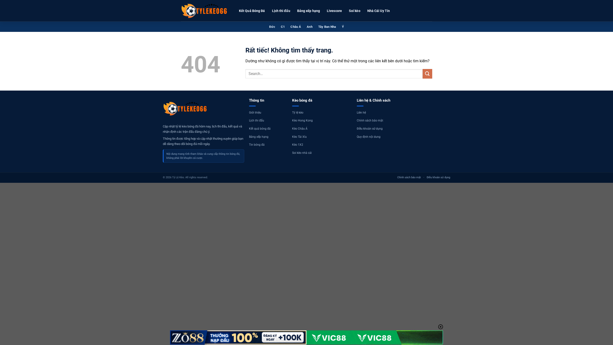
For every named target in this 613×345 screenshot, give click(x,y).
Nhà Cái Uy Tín (378, 11)
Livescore (334, 11)
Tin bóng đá (257, 144)
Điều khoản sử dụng (370, 128)
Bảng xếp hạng (308, 11)
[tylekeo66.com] (205, 11)
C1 (283, 27)
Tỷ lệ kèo (297, 112)
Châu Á (295, 27)
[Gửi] (427, 73)
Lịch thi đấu (281, 11)
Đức (272, 27)
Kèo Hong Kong (302, 120)
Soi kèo (354, 11)
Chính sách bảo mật (370, 120)
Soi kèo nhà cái (302, 153)
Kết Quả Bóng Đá (252, 11)
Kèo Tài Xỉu (299, 136)
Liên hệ (361, 112)
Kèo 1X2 (297, 144)
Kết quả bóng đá (260, 128)
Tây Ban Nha (327, 27)
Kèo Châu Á (299, 128)
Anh (309, 27)
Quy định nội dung (368, 136)
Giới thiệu (255, 112)
